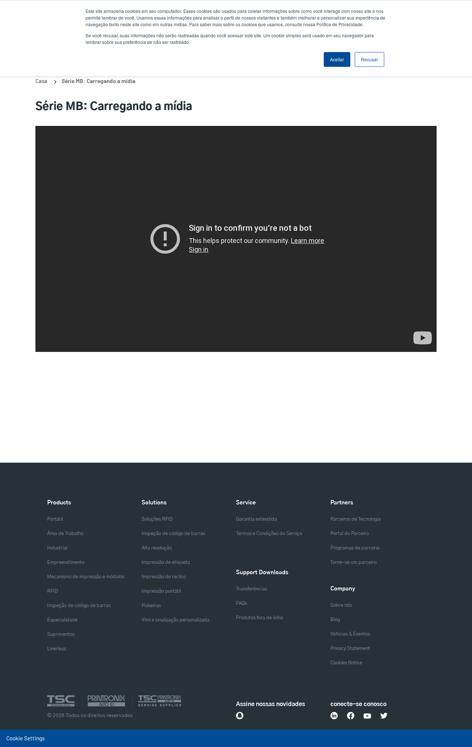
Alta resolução (157, 548)
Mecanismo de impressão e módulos (85, 577)
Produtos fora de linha (259, 618)
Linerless (56, 649)
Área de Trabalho (65, 533)
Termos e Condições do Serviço (269, 533)
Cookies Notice (346, 663)
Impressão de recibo (163, 577)
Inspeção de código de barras (79, 605)
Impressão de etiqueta (166, 562)
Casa (41, 81)
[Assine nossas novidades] (239, 715)
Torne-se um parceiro (353, 562)
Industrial (57, 548)
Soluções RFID (157, 519)
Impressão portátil (161, 591)
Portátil (55, 519)
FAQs (241, 603)
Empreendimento (65, 562)
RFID (52, 591)
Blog (335, 619)
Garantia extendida (256, 519)
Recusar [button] (369, 59)
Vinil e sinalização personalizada (175, 620)
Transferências (251, 589)
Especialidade (62, 620)
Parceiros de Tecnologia (355, 519)
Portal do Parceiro (349, 533)
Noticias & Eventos (350, 634)
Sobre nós (341, 605)
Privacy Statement (350, 648)
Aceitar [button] (337, 59)
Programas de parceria (354, 548)
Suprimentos (60, 634)
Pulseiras (151, 605)
